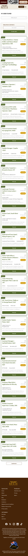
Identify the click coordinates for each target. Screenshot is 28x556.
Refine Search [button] (14, 17)
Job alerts (21, 6)
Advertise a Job (17, 490)
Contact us (4, 502)
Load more (14, 463)
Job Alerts (4, 518)
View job (14, 55)
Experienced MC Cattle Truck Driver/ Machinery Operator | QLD (9, 109)
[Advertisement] (14, 474)
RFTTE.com (9, 551)
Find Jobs (4, 514)
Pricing (15, 493)
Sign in (15, 495)
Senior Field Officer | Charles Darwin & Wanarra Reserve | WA (10, 257)
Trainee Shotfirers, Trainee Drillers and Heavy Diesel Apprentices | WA (10, 41)
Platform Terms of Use (6, 506)
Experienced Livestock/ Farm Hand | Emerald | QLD (9, 362)
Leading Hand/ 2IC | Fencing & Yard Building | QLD (9, 64)
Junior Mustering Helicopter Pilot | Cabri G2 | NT (10, 280)
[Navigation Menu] (25, 7)
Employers (4, 499)
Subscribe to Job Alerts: (9, 24)
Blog (2, 497)
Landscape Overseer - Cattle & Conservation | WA (9, 191)
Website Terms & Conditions (8, 504)
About (3, 493)
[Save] (25, 39)
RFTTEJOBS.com (16, 552)
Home (3, 490)
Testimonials (4, 495)
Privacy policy (5, 508)
